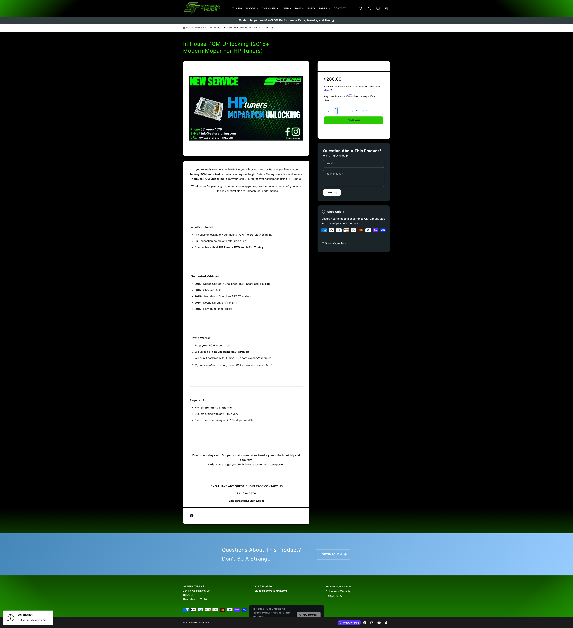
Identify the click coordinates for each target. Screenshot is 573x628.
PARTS (323, 8)
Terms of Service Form (338, 586)
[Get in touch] (377, 8)
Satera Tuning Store (200, 622)
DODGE (251, 8)
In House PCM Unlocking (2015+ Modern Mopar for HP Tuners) (234, 27)
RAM (298, 8)
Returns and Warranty (338, 591)
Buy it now (354, 120)
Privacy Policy (334, 595)
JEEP (285, 8)
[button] (252, 8)
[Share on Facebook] (192, 515)
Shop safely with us (335, 243)
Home (189, 27)
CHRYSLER (269, 8)
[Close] (50, 614)
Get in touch (332, 554)
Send (330, 192)
